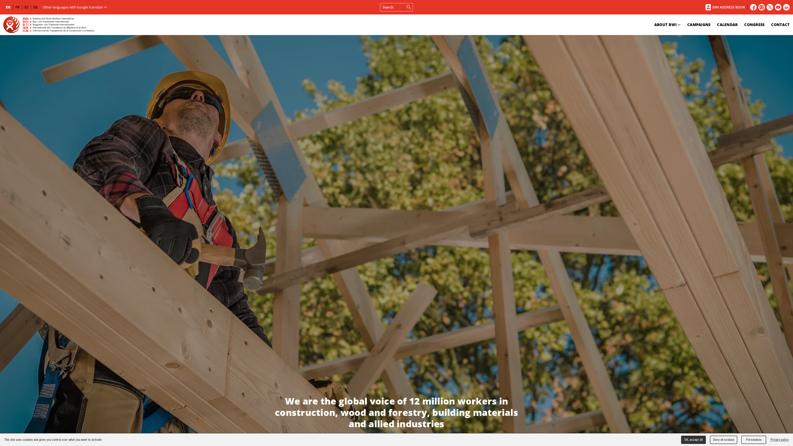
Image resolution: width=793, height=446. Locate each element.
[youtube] (778, 7)
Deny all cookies (723, 440)
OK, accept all (693, 440)
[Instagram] (761, 7)
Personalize (753, 440)
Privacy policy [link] (779, 440)
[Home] (48, 24)
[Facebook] (753, 7)
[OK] (408, 7)
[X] (770, 7)
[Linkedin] (786, 7)
